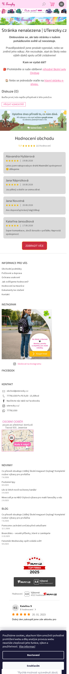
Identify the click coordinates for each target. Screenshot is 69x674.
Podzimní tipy (8, 482)
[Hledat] (44, 4)
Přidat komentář (14, 104)
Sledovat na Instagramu (29, 364)
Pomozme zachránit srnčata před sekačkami (24, 525)
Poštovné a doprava (12, 273)
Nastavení (33, 655)
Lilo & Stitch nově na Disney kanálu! (19, 490)
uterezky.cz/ (13, 405)
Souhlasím (33, 666)
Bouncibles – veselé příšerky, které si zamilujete (26, 533)
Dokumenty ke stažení (13, 290)
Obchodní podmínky (12, 269)
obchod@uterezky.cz (17, 391)
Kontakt (6, 294)
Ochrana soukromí (11, 277)
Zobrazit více (34, 245)
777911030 (12, 410)
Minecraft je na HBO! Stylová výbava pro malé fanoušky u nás (32, 497)
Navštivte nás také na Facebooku (23, 401)
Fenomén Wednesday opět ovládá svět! (22, 541)
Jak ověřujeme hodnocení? (15, 281)
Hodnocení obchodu (34, 138)
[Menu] (61, 4)
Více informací (27, 646)
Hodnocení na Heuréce (13, 286)
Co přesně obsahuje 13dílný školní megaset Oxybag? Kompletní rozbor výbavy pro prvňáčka (33, 473)
